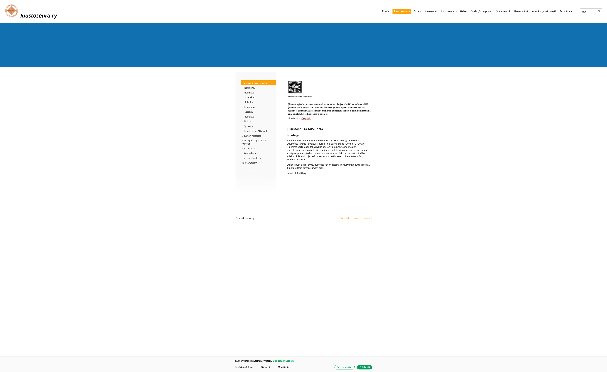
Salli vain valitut (344, 367)
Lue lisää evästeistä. (283, 361)
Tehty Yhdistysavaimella (361, 218)
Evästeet (344, 218)
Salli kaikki (364, 367)
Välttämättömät (245, 367)
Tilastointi (265, 367)
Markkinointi (284, 367)
